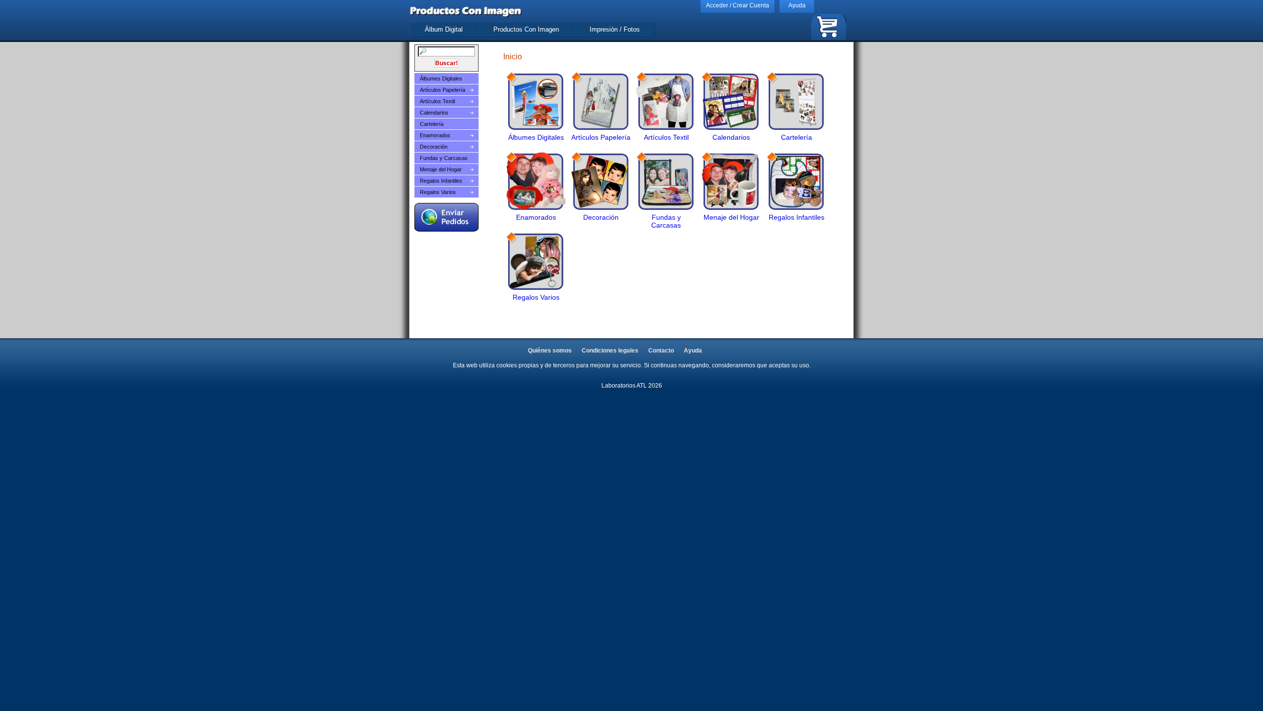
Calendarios (434, 113)
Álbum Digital (444, 29)
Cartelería (432, 124)
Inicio (512, 56)
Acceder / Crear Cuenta (737, 5)
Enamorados (435, 135)
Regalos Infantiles (441, 181)
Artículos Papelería (442, 90)
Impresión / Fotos (615, 29)
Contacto (661, 350)
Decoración (433, 147)
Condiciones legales (610, 350)
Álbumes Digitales (441, 78)
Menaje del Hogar (441, 169)
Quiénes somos (550, 350)
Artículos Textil (437, 101)
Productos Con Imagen (526, 29)
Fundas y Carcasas (444, 158)
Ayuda (797, 5)
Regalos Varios (438, 192)
